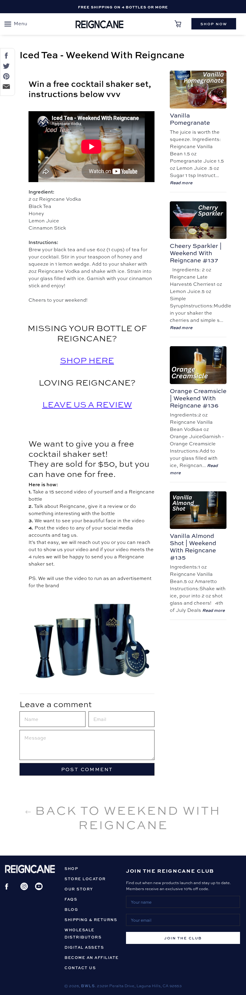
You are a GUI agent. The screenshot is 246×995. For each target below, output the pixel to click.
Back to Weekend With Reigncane (126, 817)
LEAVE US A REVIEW (87, 404)
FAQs (70, 899)
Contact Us (80, 967)
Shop (71, 868)
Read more (181, 182)
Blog (71, 909)
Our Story (78, 889)
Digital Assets (84, 947)
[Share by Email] (5, 86)
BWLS (88, 985)
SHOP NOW (213, 23)
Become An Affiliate (91, 957)
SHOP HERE (87, 360)
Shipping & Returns (90, 919)
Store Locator (85, 878)
